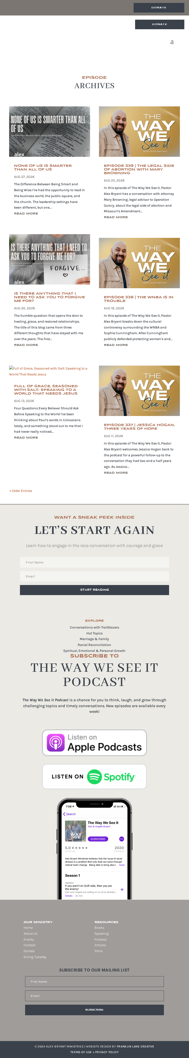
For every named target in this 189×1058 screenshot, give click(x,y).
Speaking (101, 933)
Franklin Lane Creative (135, 1046)
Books (99, 928)
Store (98, 951)
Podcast (100, 939)
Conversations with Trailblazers (94, 627)
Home (28, 928)
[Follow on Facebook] (81, 1028)
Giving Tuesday (35, 957)
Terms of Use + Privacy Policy (94, 1052)
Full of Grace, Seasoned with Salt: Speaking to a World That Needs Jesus (46, 390)
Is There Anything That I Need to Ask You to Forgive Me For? (49, 297)
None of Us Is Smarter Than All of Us (43, 167)
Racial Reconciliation (94, 645)
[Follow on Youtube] (102, 1028)
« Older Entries (20, 491)
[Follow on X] (95, 1028)
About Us (30, 933)
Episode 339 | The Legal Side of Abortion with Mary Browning (139, 169)
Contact (29, 945)
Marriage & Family (94, 639)
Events (29, 939)
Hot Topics (94, 633)
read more (26, 213)
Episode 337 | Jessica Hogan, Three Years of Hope (139, 426)
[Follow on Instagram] (88, 1028)
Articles (100, 945)
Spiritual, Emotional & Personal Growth (94, 651)
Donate (159, 7)
